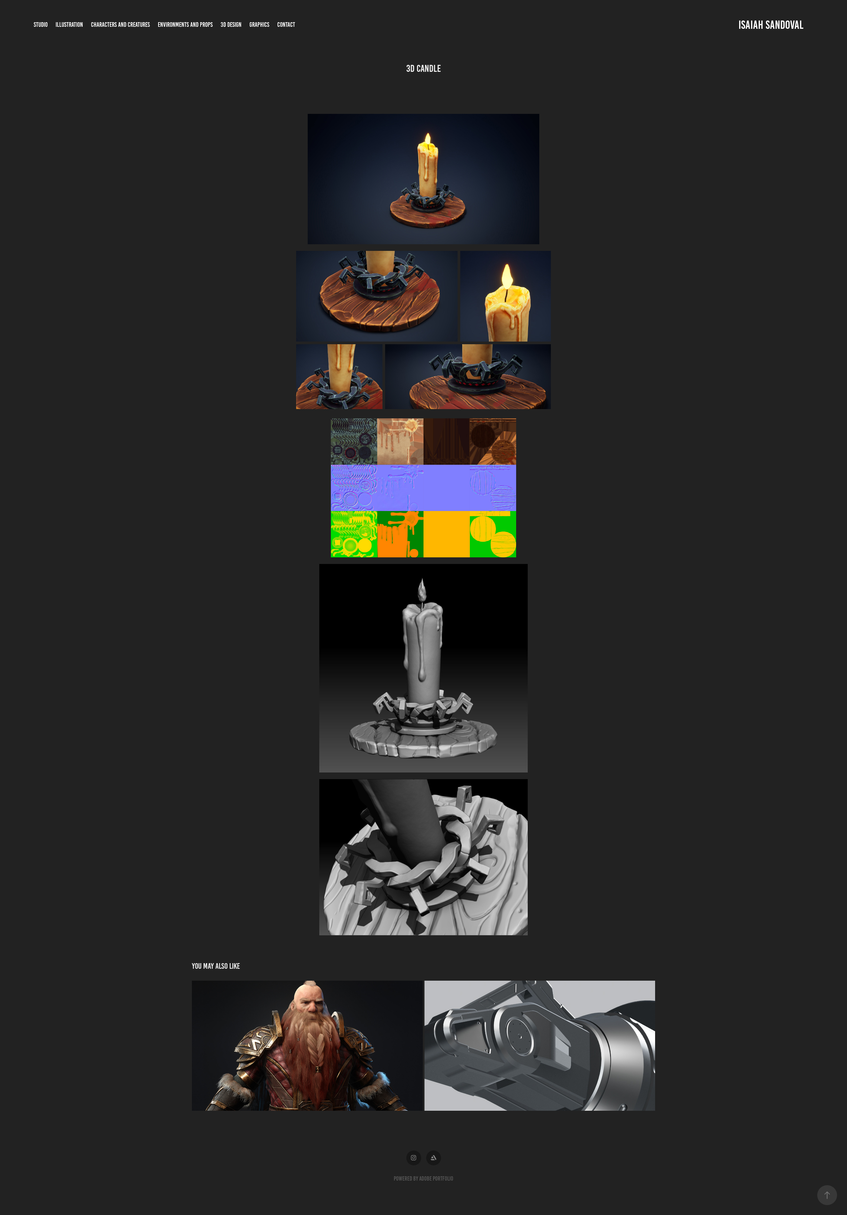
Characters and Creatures (120, 24)
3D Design (231, 24)
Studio (41, 24)
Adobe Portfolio (436, 1178)
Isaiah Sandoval (770, 25)
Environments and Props (185, 24)
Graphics (259, 24)
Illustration (69, 24)
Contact (286, 24)
